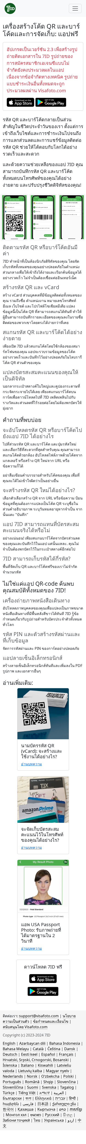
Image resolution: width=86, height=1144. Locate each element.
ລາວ (62, 1109)
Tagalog (67, 1087)
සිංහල (67, 1114)
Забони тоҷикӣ (16, 1120)
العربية (59, 1092)
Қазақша (25, 1109)
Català (38, 1048)
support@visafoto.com (39, 1015)
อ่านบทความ (31, 763)
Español (48, 1054)
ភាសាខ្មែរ (76, 1109)
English (9, 1043)
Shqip (48, 1081)
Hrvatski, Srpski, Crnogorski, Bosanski (36, 1059)
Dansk (69, 1048)
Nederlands (13, 1076)
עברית (60, 1098)
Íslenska (10, 1065)
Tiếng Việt (27, 1092)
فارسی (28, 1103)
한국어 (8, 1109)
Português (12, 1081)
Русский (52, 1114)
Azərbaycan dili (32, 1043)
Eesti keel (29, 1054)
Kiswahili (45, 1065)
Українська (54, 1120)
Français (66, 1054)
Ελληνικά (43, 1098)
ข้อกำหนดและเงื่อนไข (50, 1021)
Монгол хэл (16, 1114)
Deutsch (10, 1054)
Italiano (27, 1065)
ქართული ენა (64, 1103)
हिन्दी (72, 1098)
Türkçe (8, 1092)
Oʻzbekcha (50, 1076)
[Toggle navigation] (75, 8)
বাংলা (28, 1098)
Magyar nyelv (57, 1070)
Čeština (53, 1048)
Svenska (49, 1087)
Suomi (32, 1087)
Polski (68, 1076)
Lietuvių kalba (30, 1070)
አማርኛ (44, 1092)
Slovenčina (66, 1081)
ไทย (37, 1120)
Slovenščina (13, 1087)
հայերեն (11, 1103)
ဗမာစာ (35, 1114)
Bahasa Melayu (16, 1048)
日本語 (42, 1103)
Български (12, 1098)
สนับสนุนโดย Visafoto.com (25, 1026)
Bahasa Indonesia (64, 1043)
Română (32, 1081)
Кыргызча (46, 1109)
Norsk (32, 1076)
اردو (71, 1120)
